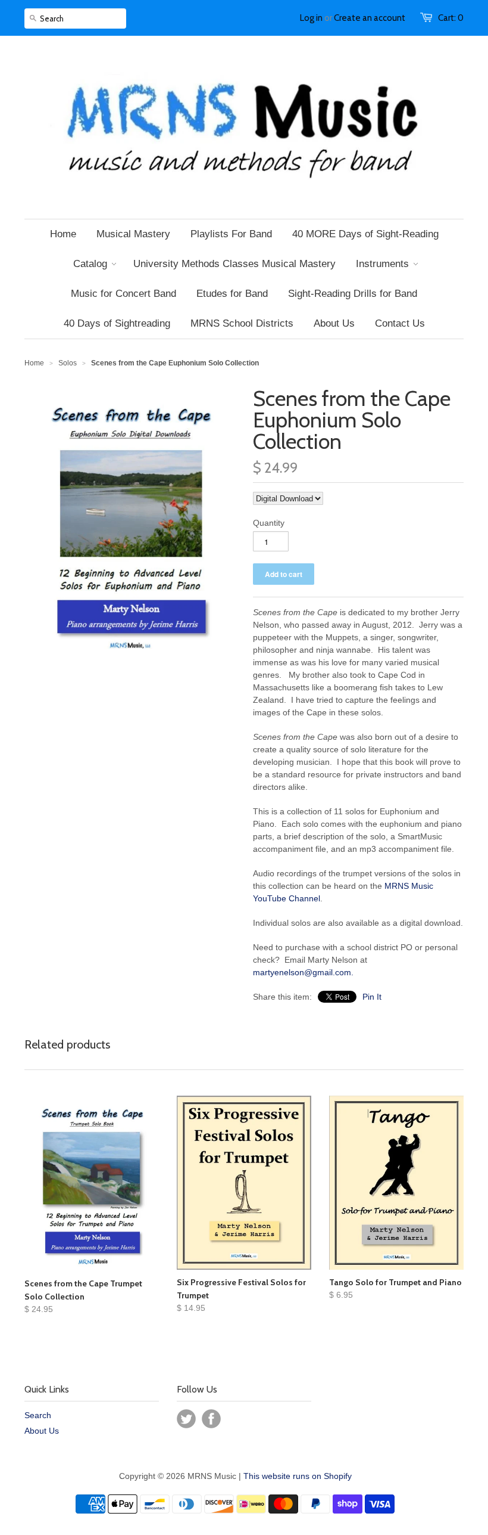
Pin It (371, 996)
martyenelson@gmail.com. (303, 972)
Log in (311, 18)
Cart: (451, 18)
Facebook (211, 1418)
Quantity (268, 523)
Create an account (369, 18)
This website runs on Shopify (297, 1476)
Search (37, 1415)
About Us (41, 1430)
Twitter (186, 1418)
